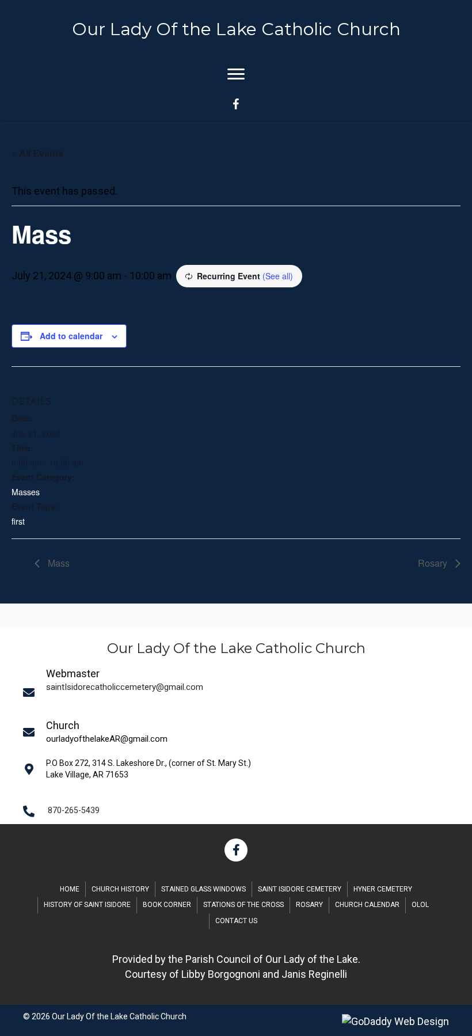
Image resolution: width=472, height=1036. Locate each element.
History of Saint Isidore (87, 905)
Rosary (434, 563)
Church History (120, 889)
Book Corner (167, 905)
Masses (26, 492)
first (18, 521)
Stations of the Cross (243, 905)
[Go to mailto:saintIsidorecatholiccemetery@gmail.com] (240, 692)
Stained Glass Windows (203, 889)
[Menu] (236, 74)
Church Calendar (367, 905)
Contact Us (236, 921)
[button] (236, 850)
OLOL (420, 905)
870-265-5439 (74, 810)
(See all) (277, 276)
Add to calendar (71, 336)
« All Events (37, 153)
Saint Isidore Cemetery (299, 889)
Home (69, 889)
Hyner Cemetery (382, 889)
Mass (57, 563)
